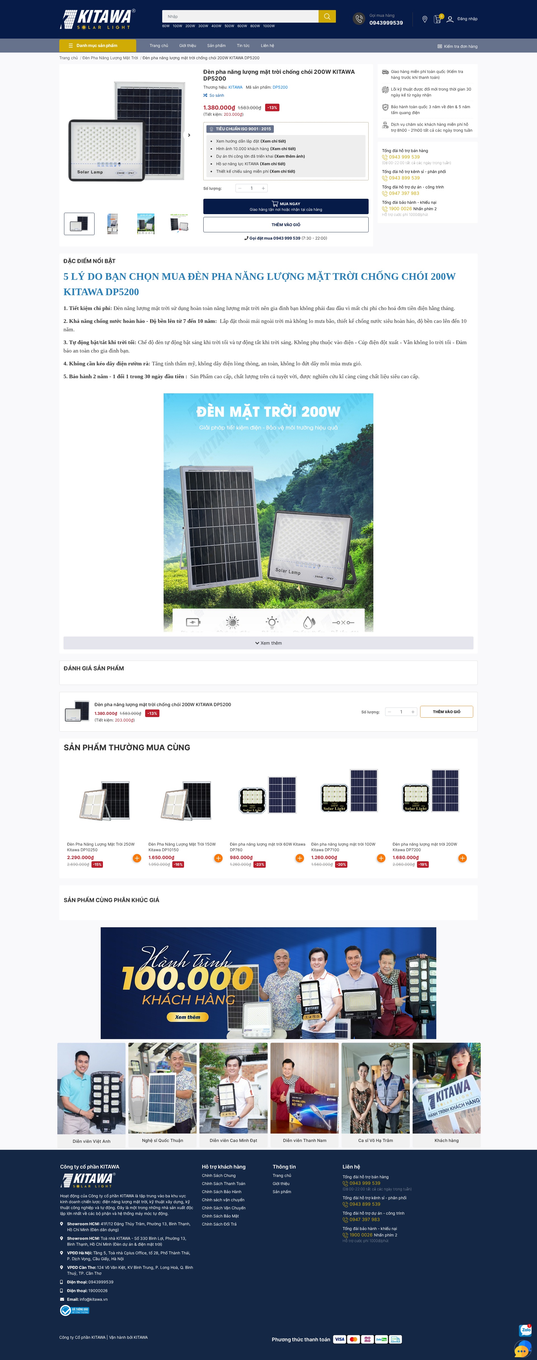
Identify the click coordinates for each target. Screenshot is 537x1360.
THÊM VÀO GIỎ (286, 224)
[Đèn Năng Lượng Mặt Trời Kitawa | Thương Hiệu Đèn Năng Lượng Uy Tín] (97, 19)
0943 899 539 (404, 178)
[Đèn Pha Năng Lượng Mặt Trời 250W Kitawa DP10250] (105, 798)
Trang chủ (282, 1175)
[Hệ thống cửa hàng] (425, 19)
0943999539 (386, 23)
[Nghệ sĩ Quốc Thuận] (162, 1088)
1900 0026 (401, 208)
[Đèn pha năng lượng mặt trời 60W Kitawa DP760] (267, 798)
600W (242, 26)
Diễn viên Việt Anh (91, 1141)
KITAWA (236, 87)
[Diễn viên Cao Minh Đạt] (233, 1088)
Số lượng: (212, 188)
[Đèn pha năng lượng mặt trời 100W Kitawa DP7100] (349, 798)
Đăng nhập (468, 18)
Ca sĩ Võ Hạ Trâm (375, 1140)
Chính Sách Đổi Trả (219, 1224)
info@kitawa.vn (94, 1299)
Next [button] (189, 135)
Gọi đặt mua (261, 238)
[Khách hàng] (447, 1088)
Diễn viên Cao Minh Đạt (233, 1140)
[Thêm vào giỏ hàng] (137, 858)
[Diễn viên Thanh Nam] (304, 1088)
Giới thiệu (281, 1183)
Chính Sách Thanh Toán (223, 1183)
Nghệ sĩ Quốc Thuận (162, 1140)
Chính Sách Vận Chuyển (224, 1207)
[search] (327, 16)
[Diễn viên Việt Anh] (91, 1088)
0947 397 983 (404, 193)
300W (203, 26)
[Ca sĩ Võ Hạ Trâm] (375, 1088)
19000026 (98, 1290)
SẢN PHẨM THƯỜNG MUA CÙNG (127, 747)
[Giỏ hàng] (437, 19)
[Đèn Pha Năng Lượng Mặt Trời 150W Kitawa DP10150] (186, 798)
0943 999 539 (286, 238)
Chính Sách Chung (219, 1175)
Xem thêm (271, 643)
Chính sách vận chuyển (223, 1199)
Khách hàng (447, 1140)
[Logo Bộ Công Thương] (74, 1310)
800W (255, 26)
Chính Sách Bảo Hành (221, 1191)
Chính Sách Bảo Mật (220, 1216)
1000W (269, 26)
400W (216, 26)
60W (165, 26)
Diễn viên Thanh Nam (304, 1140)
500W (229, 26)
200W (190, 26)
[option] (129, 134)
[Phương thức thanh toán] (367, 1339)
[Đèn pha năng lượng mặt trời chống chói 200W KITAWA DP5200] (129, 134)
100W (177, 26)
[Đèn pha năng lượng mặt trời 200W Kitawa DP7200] (430, 798)
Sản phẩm (282, 1191)
